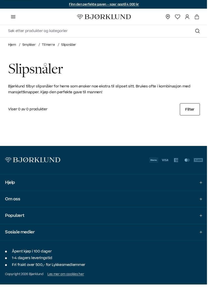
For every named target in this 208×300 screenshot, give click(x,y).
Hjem (12, 44)
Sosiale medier (19, 232)
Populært (14, 216)
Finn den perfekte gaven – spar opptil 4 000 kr (104, 4)
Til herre (48, 44)
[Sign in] (187, 16)
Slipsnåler (68, 44)
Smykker (29, 44)
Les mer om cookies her (65, 274)
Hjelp (10, 182)
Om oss (12, 199)
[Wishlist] (178, 17)
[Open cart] (197, 17)
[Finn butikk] (167, 16)
